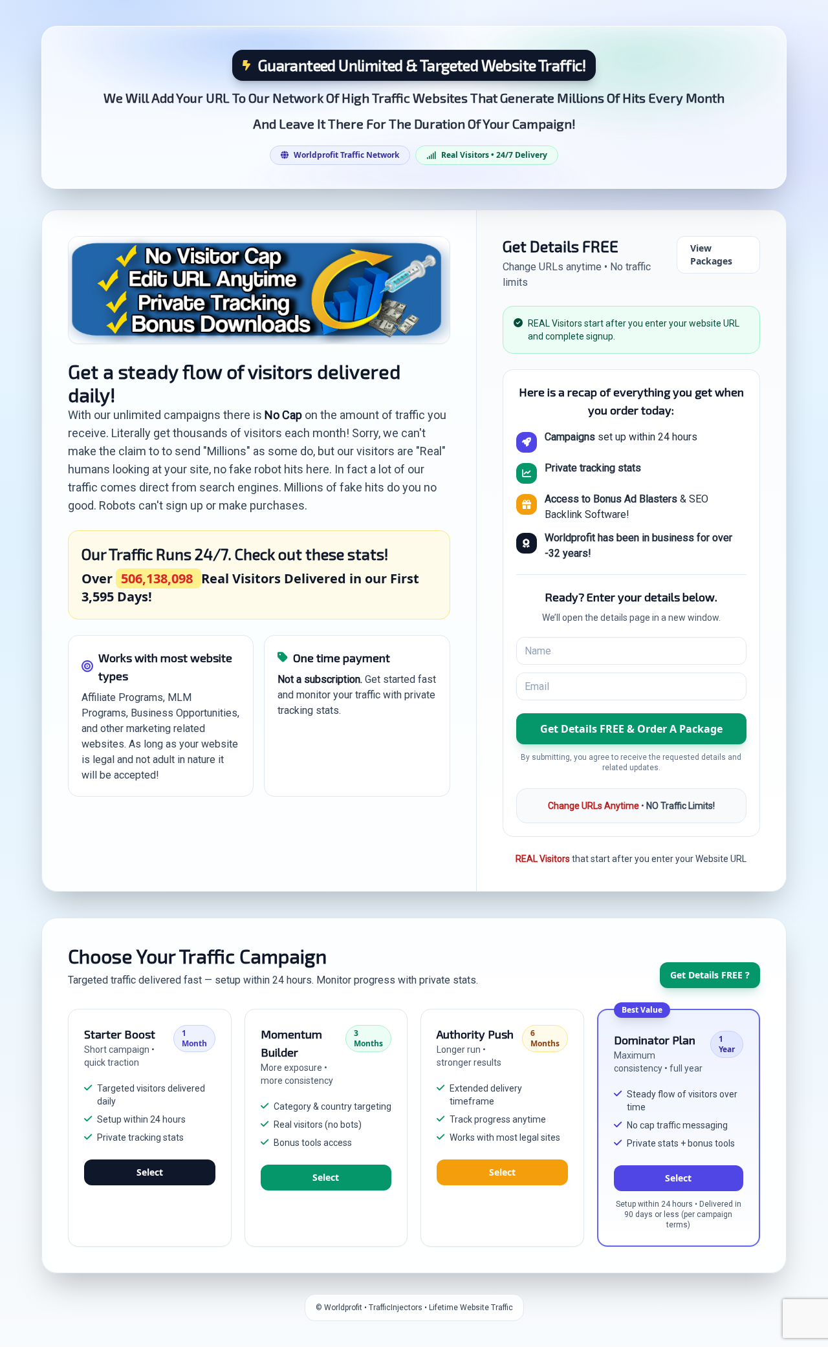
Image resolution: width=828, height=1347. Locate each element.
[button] (631, 728)
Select (149, 1172)
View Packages (711, 254)
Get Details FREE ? (710, 975)
